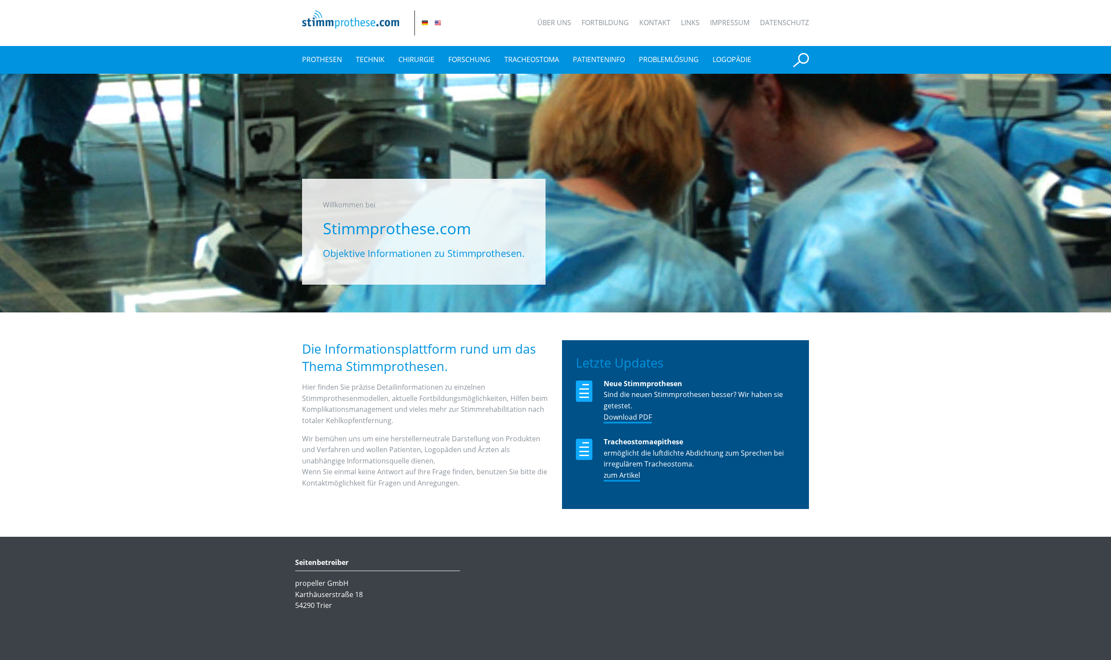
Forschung (469, 59)
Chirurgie (416, 59)
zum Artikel (622, 475)
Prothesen (322, 59)
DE (425, 22)
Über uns (554, 22)
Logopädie (732, 59)
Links (690, 22)
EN (438, 22)
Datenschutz (784, 22)
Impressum (729, 22)
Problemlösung (669, 59)
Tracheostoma (531, 59)
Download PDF (628, 417)
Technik (370, 59)
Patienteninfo (599, 59)
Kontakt (655, 22)
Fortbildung (605, 22)
